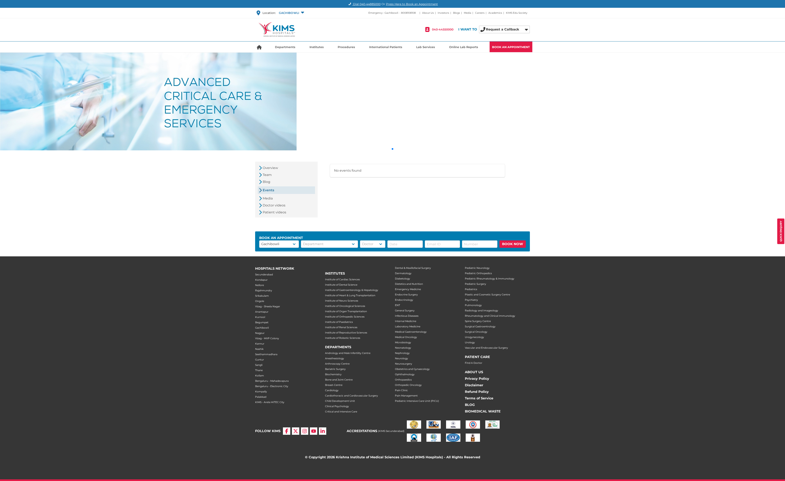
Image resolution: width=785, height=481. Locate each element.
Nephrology (402, 353)
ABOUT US (474, 372)
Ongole (259, 301)
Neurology (401, 358)
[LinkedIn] (322, 431)
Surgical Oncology (476, 331)
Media (467, 12)
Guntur (259, 359)
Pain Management (406, 395)
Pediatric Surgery (475, 283)
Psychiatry (471, 299)
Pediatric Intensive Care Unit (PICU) (417, 400)
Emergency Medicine (408, 289)
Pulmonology (473, 305)
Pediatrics (471, 289)
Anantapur (261, 311)
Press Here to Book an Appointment (412, 4)
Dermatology (403, 273)
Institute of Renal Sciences (341, 327)
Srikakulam (262, 295)
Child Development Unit (340, 400)
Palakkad (260, 396)
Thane (259, 370)
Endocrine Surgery (406, 294)
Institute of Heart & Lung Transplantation (350, 295)
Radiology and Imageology (481, 310)
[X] (295, 431)
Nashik (259, 348)
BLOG (470, 405)
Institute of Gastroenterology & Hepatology (351, 290)
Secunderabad (264, 274)
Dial (366, 4)
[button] (291, 13)
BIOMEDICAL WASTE (483, 411)
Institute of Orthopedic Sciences (344, 316)
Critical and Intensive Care (341, 411)
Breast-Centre (333, 384)
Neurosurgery (403, 363)
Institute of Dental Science (341, 284)
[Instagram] (304, 431)
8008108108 (408, 12)
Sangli (258, 364)
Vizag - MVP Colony (267, 338)
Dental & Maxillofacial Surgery (413, 267)
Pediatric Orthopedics (478, 273)
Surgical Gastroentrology (480, 326)
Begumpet (261, 322)
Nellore (259, 285)
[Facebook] (286, 431)
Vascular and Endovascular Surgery (486, 347)
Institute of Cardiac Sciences (342, 279)
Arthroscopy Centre (337, 363)
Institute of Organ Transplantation (346, 311)
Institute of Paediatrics (339, 321)
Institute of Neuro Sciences (341, 300)
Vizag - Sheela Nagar (267, 306)
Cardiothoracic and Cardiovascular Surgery (351, 395)
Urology (470, 342)
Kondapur (261, 279)
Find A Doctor (473, 362)
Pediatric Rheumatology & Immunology (489, 278)
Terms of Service (479, 398)
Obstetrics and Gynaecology (412, 369)
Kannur (259, 343)
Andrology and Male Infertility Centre (347, 353)
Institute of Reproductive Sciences (346, 332)
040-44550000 (442, 29)
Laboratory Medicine (407, 326)
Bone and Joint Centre (339, 379)
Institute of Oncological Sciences (345, 306)
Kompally (261, 391)
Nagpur (260, 333)
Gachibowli (262, 327)
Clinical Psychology (337, 406)
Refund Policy (477, 392)
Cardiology (332, 390)
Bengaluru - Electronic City (271, 386)
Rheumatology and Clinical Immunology (490, 315)
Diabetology (402, 278)
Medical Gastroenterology (411, 331)
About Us (428, 12)
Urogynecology (474, 337)
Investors (443, 12)
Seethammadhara (266, 354)
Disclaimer (474, 385)
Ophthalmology (405, 374)
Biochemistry (333, 374)
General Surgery (405, 310)
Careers (479, 12)
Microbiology (403, 342)
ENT (397, 305)
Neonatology (403, 347)
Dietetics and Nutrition (409, 283)
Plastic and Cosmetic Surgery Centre (487, 294)
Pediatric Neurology (477, 267)
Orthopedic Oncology (408, 384)
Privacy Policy (477, 379)
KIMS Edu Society (516, 12)
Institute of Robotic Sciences (342, 337)
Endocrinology (404, 299)
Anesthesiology (334, 358)
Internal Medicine (405, 321)
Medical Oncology (406, 337)
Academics (495, 12)
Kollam (259, 375)
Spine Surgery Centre (478, 321)
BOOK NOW (512, 244)
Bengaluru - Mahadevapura (272, 380)
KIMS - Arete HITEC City (269, 402)
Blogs (456, 12)
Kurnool (260, 317)
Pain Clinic (401, 390)
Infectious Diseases (406, 315)
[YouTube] (313, 431)
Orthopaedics (403, 379)
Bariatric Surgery (335, 369)
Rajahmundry (263, 290)
